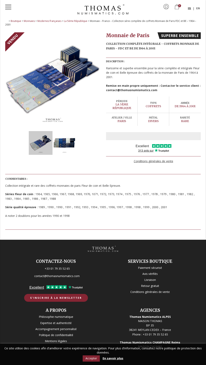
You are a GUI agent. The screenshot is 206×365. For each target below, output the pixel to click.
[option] (52, 79)
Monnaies (29, 21)
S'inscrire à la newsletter (56, 298)
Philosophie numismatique (56, 317)
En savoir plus (113, 358)
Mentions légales (56, 341)
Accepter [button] (91, 358)
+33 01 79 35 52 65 (57, 268)
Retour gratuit (150, 286)
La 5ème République (75, 21)
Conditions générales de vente (153, 161)
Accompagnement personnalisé (56, 329)
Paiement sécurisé (150, 268)
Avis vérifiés (150, 274)
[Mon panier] (177, 7)
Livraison (150, 280)
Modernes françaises (49, 21)
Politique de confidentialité (56, 335)
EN (198, 8)
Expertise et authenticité (56, 323)
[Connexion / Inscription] (166, 7)
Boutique (16, 21)
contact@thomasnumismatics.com (57, 276)
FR (189, 8)
